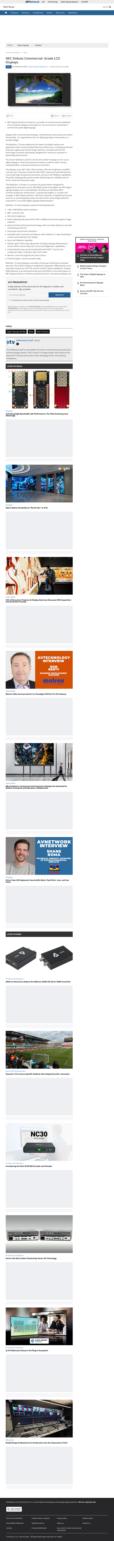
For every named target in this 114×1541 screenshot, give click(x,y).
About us (60, 1523)
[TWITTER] (18, 344)
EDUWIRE (84, 2)
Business (25, 12)
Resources (60, 12)
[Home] (32, 2)
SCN (43, 2)
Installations (38, 12)
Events (49, 12)
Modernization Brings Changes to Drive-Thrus (93, 267)
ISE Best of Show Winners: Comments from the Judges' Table (92, 257)
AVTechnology (53, 2)
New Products (43, 331)
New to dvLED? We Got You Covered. (92, 292)
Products (14, 12)
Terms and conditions (14, 1518)
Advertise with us (38, 1523)
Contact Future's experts (41, 1518)
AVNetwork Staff (21, 67)
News (9, 67)
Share (11, 116)
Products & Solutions (13, 52)
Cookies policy (87, 1518)
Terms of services (34, 307)
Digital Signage (23, 45)
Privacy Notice (12, 308)
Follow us (56, 116)
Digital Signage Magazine (69, 2)
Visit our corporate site (87, 1502)
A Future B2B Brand (39, 1528)
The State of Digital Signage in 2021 (92, 275)
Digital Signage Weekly (16, 331)
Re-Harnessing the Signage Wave (91, 284)
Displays (38, 45)
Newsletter (72, 12)
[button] (107, 7)
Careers (9, 1528)
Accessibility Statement (14, 1523)
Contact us (86, 1523)
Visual (25, 52)
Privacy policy (62, 1518)
